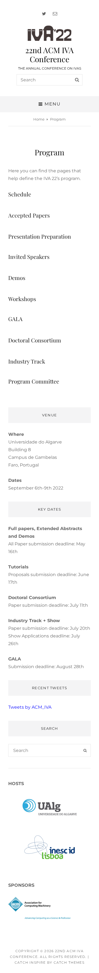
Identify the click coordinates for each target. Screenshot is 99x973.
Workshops (22, 298)
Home (39, 119)
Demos (16, 277)
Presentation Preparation (39, 236)
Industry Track (26, 361)
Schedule (19, 194)
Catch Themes (69, 962)
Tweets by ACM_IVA (29, 707)
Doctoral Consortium (34, 340)
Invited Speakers (29, 256)
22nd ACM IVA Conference (49, 54)
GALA (15, 318)
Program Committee (33, 381)
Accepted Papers (29, 215)
